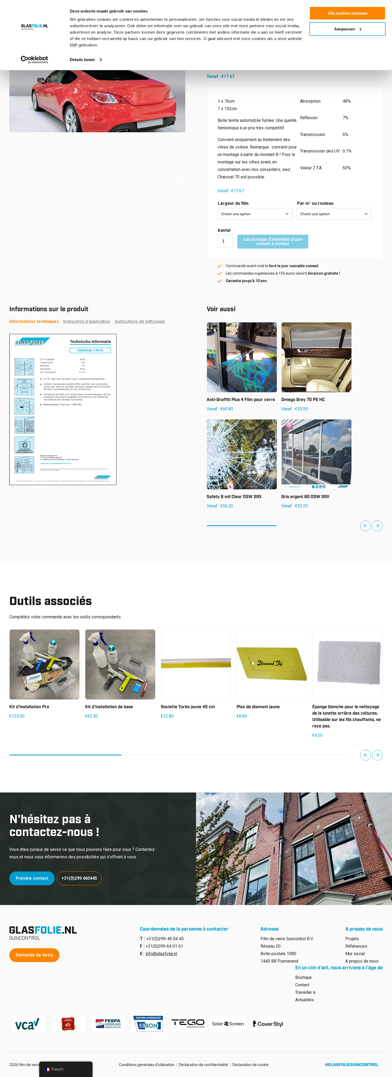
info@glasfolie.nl (161, 953)
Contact (302, 984)
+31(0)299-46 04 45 (165, 938)
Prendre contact (32, 878)
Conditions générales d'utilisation (146, 1065)
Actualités (304, 999)
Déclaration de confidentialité (203, 1065)
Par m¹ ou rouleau (315, 203)
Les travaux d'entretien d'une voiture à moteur (272, 241)
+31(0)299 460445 (79, 878)
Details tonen (82, 59)
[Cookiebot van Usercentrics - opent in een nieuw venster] (34, 60)
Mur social (355, 953)
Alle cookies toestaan (347, 13)
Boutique (303, 977)
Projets (352, 938)
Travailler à (305, 992)
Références (356, 946)
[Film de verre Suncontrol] (44, 933)
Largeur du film (233, 203)
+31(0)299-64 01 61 (164, 946)
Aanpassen (344, 29)
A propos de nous (361, 961)
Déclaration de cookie (251, 1065)
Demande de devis (34, 955)
